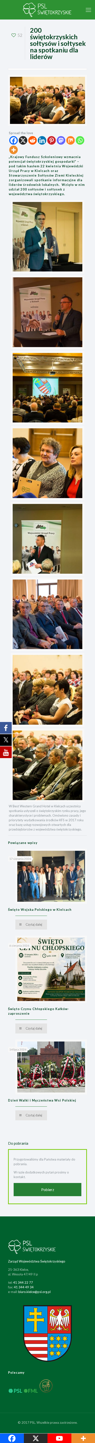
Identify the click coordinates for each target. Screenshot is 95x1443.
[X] (23, 140)
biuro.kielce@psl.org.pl (34, 1292)
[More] (13, 150)
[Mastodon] (61, 140)
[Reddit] (32, 140)
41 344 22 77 (23, 1282)
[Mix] (70, 140)
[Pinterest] (51, 140)
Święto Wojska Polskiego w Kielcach (40, 910)
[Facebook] (13, 140)
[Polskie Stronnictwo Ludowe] (47, 9)
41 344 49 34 (24, 1287)
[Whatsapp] (80, 140)
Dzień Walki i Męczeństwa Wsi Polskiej (42, 1100)
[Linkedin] (42, 140)
